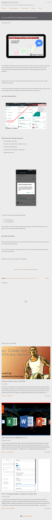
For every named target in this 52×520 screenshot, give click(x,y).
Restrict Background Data (12, 278)
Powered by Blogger (27, 516)
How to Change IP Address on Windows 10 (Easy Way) (19, 494)
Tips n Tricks (33, 278)
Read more (47, 395)
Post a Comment (10, 508)
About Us (4, 8)
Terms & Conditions (13, 8)
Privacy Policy (25, 8)
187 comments (9, 452)
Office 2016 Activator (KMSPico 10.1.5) (14, 437)
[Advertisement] (26, 328)
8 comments (9, 395)
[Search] (46, 2)
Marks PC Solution (10, 2)
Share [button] (47, 278)
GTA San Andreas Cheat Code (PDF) (13, 381)
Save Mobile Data (24, 278)
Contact (33, 8)
